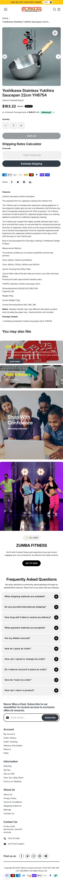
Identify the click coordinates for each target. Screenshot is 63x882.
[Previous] (4, 56)
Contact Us (9, 813)
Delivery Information (13, 745)
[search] (54, 9)
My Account (9, 734)
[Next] (58, 56)
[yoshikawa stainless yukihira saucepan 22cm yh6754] (55, 33)
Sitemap (7, 809)
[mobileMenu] (5, 9)
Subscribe (50, 717)
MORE (46, 2)
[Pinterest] (24, 182)
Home (5, 18)
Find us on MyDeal (12, 781)
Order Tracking (11, 741)
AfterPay (8, 766)
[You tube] (46, 856)
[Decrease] (5, 125)
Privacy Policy (10, 798)
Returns (7, 749)
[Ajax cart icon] (59, 9)
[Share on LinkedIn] (30, 182)
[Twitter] (18, 182)
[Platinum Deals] (31, 9)
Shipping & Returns (13, 806)
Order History (10, 738)
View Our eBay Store (13, 777)
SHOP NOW (14, 361)
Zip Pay (7, 770)
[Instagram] (33, 856)
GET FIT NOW (31, 563)
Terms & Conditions (13, 802)
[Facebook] (11, 182)
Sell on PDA (9, 773)
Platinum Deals (26, 868)
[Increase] (21, 125)
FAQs (6, 753)
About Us (8, 794)
